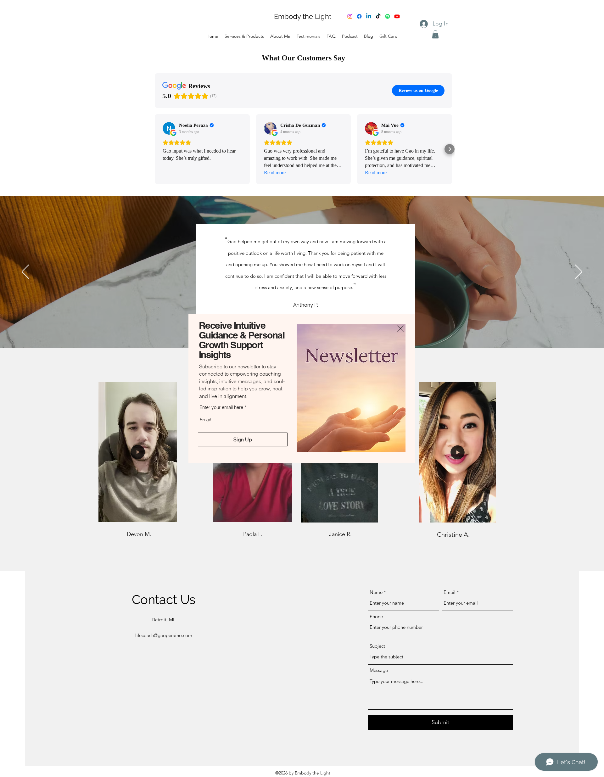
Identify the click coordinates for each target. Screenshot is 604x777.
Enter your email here (221, 407)
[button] (400, 329)
